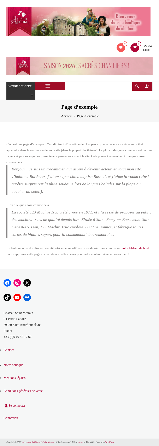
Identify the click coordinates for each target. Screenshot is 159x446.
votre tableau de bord (135, 248)
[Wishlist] (121, 47)
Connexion (11, 418)
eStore (80, 442)
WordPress (109, 442)
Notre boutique (13, 365)
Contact (9, 350)
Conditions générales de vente (23, 391)
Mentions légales (14, 378)
